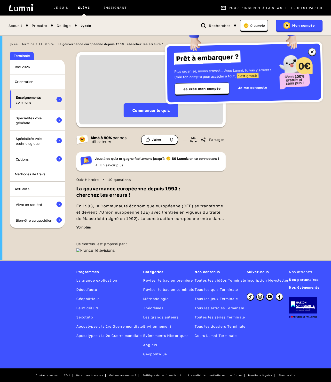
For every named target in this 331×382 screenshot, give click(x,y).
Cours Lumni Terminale (216, 335)
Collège (64, 26)
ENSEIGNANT (115, 7)
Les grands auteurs (161, 317)
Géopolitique (155, 354)
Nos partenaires (304, 279)
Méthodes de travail (31, 174)
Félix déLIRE (88, 308)
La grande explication (96, 280)
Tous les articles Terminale (219, 308)
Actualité (22, 189)
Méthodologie (156, 299)
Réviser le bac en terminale (168, 289)
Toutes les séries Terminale (220, 317)
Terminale (30, 44)
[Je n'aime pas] (171, 139)
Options (22, 159)
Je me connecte (252, 87)
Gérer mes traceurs (89, 375)
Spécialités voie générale (29, 120)
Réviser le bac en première (168, 280)
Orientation (24, 82)
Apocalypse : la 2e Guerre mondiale (109, 335)
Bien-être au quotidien (34, 220)
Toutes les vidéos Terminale (220, 280)
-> (109, 165)
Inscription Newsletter (268, 280)
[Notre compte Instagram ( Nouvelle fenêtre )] (260, 296)
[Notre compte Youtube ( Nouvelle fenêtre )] (269, 296)
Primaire (39, 26)
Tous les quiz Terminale (216, 289)
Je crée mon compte (202, 88)
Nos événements (304, 287)
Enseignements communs (28, 99)
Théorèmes (153, 308)
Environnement (157, 326)
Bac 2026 (22, 67)
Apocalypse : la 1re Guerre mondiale (109, 326)
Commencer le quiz (151, 110)
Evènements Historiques (166, 335)
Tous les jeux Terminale (216, 299)
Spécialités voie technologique (29, 141)
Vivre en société (29, 205)
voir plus (83, 227)
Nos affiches (300, 272)
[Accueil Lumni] (20, 7)
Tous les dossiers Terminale (220, 326)
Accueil (15, 26)
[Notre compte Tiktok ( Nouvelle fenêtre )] (250, 296)
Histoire (47, 44)
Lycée (85, 26)
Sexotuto (84, 317)
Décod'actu (86, 289)
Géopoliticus (88, 299)
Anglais (150, 345)
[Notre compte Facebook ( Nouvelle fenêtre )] (279, 296)
